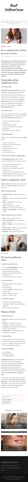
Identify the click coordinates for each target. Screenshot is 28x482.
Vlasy (9, 46)
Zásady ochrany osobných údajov (9, 465)
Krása (3, 46)
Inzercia (3, 470)
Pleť (6, 424)
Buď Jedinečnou (14, 7)
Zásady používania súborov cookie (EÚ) (11, 468)
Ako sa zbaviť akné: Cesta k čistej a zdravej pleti (12, 449)
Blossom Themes (13, 478)
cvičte (9, 289)
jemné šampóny (12, 267)
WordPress (23, 478)
